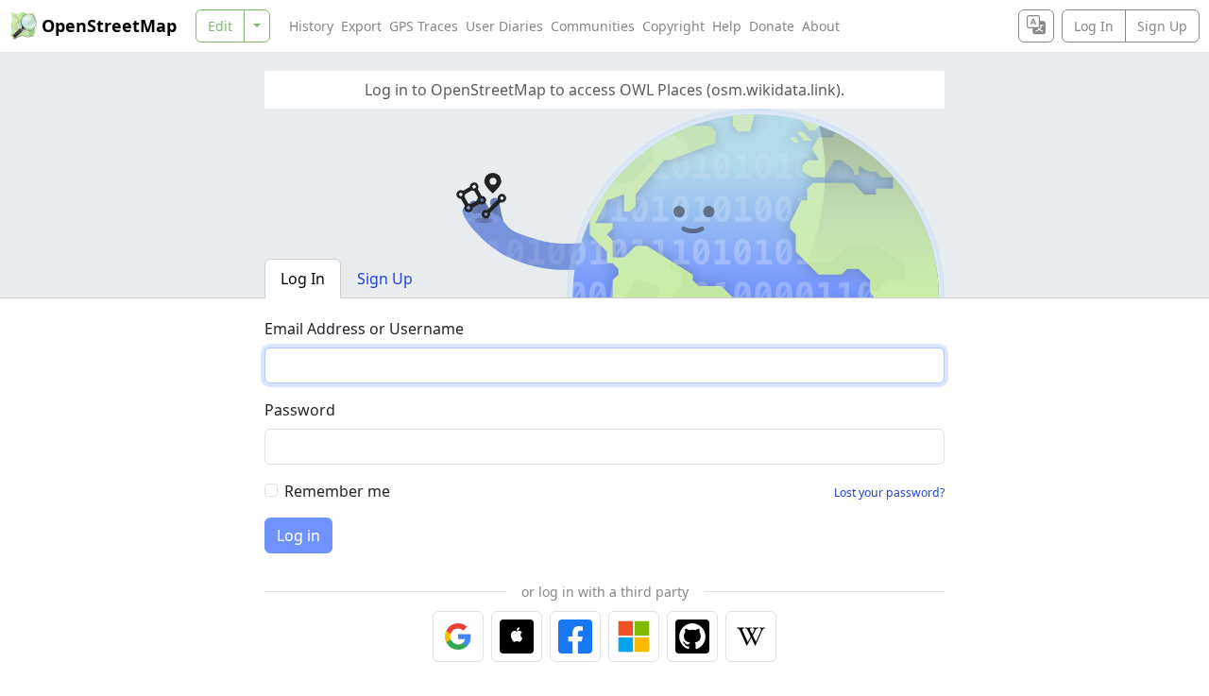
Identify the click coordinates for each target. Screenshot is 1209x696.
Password (299, 409)
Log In (1094, 26)
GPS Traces (423, 26)
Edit (220, 26)
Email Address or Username (364, 328)
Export (361, 26)
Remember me (337, 491)
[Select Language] (1036, 25)
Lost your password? (889, 492)
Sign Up (1162, 26)
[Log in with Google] (458, 636)
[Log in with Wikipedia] (750, 636)
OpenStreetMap (109, 25)
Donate (771, 26)
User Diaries (504, 26)
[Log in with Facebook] (575, 636)
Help (726, 26)
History (311, 26)
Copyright (673, 26)
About (821, 26)
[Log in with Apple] (516, 636)
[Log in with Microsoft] (633, 636)
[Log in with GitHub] (692, 636)
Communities (593, 26)
